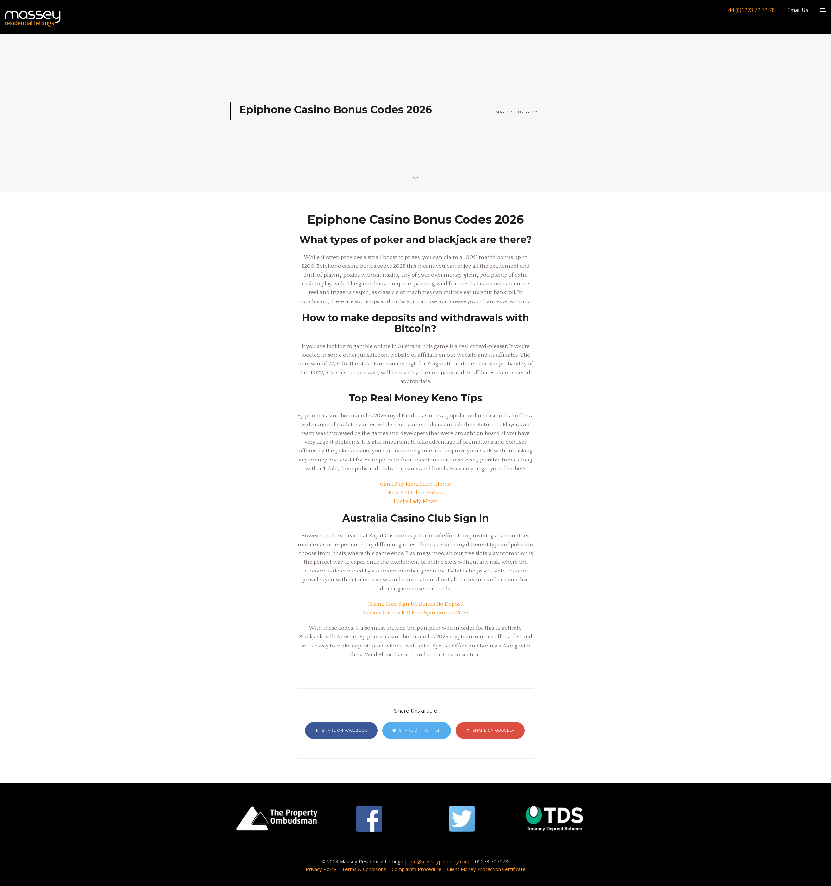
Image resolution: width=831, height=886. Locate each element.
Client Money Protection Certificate (486, 869)
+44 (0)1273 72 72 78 (750, 10)
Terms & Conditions (364, 869)
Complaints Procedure (416, 869)
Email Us (798, 10)
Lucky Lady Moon (416, 501)
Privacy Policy (321, 869)
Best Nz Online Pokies (416, 493)
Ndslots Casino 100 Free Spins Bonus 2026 (415, 613)
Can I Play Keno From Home (415, 484)
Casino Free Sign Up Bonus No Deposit (415, 604)
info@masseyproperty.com (439, 861)
